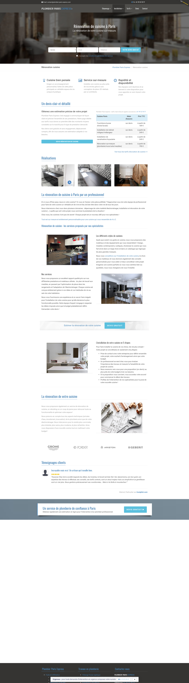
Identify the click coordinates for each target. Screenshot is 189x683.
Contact (145, 8)
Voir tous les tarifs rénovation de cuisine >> (131, 152)
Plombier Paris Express (121, 67)
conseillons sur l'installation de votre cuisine (122, 256)
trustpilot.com (142, 492)
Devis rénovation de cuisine (67, 141)
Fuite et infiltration (53, 675)
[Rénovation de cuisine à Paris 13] (58, 175)
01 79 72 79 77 (141, 112)
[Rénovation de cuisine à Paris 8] (131, 175)
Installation (118, 8)
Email (57, 2)
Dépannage (106, 8)
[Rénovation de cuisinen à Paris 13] (94, 175)
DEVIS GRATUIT (114, 326)
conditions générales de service (101, 56)
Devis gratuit (135, 510)
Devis (137, 8)
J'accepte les (95, 56)
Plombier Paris (56, 8)
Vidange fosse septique (91, 675)
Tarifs (129, 8)
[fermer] (134, 679)
